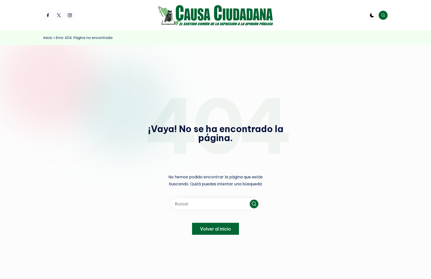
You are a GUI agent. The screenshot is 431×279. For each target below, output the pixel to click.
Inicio (47, 37)
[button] (254, 204)
